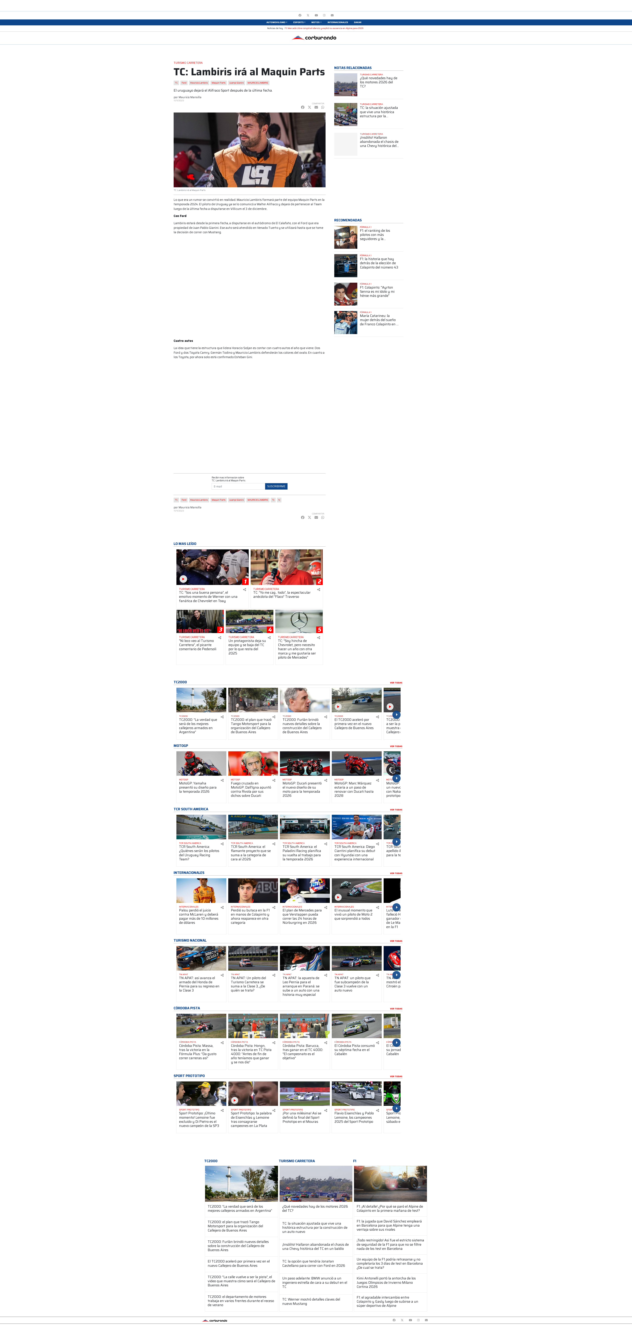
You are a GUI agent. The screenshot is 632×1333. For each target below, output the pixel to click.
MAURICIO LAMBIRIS (258, 83)
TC (176, 83)
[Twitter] (308, 15)
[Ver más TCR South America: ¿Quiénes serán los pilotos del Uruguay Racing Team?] (201, 827)
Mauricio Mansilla (190, 97)
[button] (277, 22)
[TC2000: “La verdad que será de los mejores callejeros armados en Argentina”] (241, 1184)
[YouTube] (316, 15)
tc (279, 500)
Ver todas (396, 682)
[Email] (332, 15)
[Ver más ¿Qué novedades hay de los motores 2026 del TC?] (345, 84)
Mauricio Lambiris (199, 83)
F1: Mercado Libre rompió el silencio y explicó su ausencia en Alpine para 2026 (324, 28)
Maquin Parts (218, 83)
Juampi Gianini (236, 83)
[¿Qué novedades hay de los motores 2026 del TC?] (316, 1184)
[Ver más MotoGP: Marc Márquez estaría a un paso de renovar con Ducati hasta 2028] (357, 763)
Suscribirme (276, 486)
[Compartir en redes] (244, 589)
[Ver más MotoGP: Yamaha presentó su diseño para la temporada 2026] (201, 763)
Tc (273, 500)
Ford (184, 83)
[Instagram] (324, 15)
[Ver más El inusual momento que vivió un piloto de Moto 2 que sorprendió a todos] (357, 890)
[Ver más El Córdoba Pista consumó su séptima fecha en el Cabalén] (357, 1026)
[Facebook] (300, 15)
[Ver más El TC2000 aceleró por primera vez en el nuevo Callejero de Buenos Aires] (357, 700)
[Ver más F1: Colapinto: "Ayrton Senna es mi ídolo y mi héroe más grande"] (345, 294)
